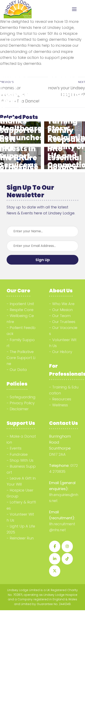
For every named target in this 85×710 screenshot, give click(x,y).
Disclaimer (19, 408)
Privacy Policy (22, 403)
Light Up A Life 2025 (21, 529)
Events (15, 448)
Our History (62, 351)
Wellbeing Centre (20, 318)
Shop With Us (21, 460)
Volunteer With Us (63, 342)
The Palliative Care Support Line (21, 357)
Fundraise (19, 454)
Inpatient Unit (22, 303)
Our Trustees (63, 321)
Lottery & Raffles (21, 505)
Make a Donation (21, 439)
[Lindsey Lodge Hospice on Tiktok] (67, 559)
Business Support (21, 469)
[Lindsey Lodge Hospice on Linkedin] (54, 559)
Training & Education (63, 390)
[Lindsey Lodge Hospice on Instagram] (67, 546)
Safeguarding (22, 397)
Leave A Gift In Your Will (21, 481)
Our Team (61, 315)
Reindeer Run (22, 538)
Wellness (60, 405)
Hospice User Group (20, 493)
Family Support (21, 342)
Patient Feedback (21, 330)
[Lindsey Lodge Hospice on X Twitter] (54, 571)
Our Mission (62, 309)
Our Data (18, 369)
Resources (61, 399)
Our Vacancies (63, 330)
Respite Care (21, 309)
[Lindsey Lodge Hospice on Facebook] (54, 546)
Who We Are (63, 303)
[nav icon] (74, 9)
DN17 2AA (57, 454)
